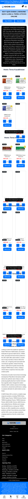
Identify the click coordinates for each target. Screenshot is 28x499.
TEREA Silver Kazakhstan (21, 131)
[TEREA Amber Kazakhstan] (7, 80)
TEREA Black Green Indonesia (20, 156)
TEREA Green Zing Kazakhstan (20, 88)
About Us (4, 453)
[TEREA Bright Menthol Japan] (7, 252)
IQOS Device (4, 442)
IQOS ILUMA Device (6, 444)
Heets (3, 440)
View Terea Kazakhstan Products (14, 131)
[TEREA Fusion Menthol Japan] (20, 252)
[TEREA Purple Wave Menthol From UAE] (20, 292)
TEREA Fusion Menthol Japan (20, 267)
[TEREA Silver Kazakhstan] (20, 116)
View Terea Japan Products (14, 268)
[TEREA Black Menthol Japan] (20, 224)
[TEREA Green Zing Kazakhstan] (20, 80)
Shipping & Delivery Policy (7, 455)
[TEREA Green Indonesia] (20, 184)
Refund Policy (5, 457)
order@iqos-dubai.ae (14, 428)
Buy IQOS (20, 21)
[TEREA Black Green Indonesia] (20, 148)
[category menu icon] (26, 7)
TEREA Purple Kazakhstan (7, 115)
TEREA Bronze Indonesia (7, 156)
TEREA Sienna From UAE (7, 335)
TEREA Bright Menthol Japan (7, 267)
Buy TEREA (8, 21)
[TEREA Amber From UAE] (7, 292)
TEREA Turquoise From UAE (20, 335)
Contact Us (4, 460)
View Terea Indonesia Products (14, 199)
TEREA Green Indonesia (20, 199)
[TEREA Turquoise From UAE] (20, 320)
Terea (3, 438)
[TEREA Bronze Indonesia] (7, 148)
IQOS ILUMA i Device (6, 446)
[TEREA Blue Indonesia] (7, 184)
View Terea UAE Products (14, 336)
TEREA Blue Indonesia (7, 199)
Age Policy (4, 458)
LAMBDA (4, 448)
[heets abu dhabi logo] (8, 7)
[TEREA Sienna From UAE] (7, 320)
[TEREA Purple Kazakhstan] (7, 108)
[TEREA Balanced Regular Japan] (7, 224)
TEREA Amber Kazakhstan (7, 88)
